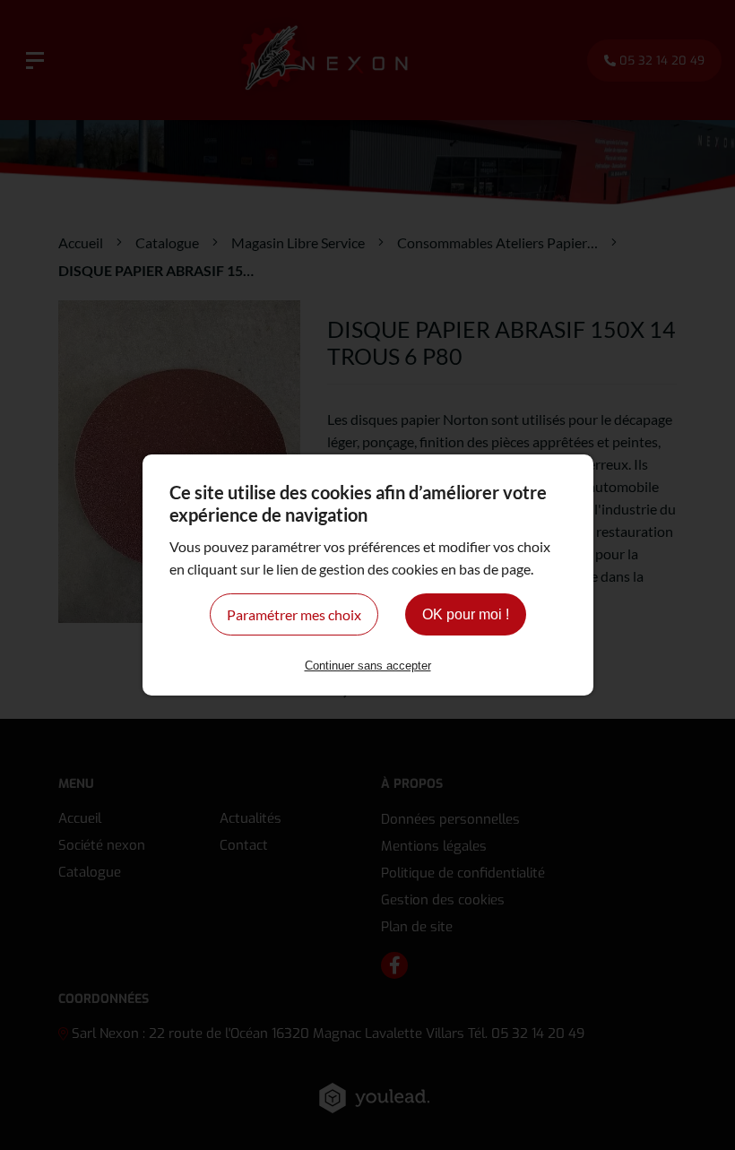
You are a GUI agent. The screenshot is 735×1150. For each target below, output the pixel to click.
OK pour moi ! (465, 614)
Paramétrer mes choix (294, 614)
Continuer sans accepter (368, 665)
